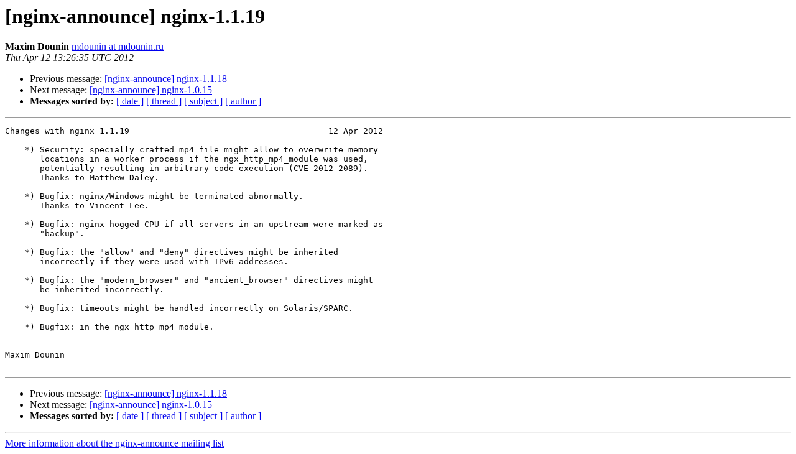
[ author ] (243, 101)
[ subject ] (203, 101)
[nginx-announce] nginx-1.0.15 (151, 90)
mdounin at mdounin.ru (118, 46)
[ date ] (130, 101)
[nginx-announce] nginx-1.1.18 (165, 78)
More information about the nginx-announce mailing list (114, 443)
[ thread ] (164, 101)
